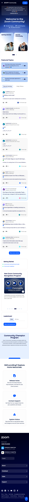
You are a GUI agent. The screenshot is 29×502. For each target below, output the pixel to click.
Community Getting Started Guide (11, 264)
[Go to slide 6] (17, 308)
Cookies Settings (13, 496)
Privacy (6, 494)
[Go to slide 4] (13, 308)
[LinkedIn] (5, 490)
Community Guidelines (9, 266)
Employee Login (21, 496)
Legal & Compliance (5, 496)
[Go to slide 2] (9, 308)
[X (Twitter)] (8, 490)
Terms (2, 494)
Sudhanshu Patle (9, 237)
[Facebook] (17, 490)
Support (4, 482)
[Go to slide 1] (7, 308)
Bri (6, 188)
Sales (3, 476)
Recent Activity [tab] (7, 86)
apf (6, 203)
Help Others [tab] (20, 86)
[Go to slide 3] (11, 308)
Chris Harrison (8, 220)
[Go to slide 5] (14, 308)
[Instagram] (14, 490)
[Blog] (2, 490)
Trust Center (11, 494)
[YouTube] (11, 490)
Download (5, 471)
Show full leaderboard (10, 324)
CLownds (7, 91)
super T (7, 171)
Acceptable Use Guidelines (19, 494)
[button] (26, 499)
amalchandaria (8, 155)
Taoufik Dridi (8, 123)
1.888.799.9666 (5, 444)
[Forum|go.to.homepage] (10, 3)
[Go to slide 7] (19, 308)
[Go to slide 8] (21, 308)
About (3, 465)
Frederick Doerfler (9, 108)
